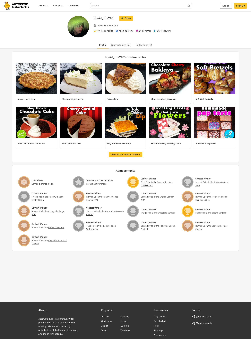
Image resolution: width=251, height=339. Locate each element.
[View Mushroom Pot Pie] (36, 79)
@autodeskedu (204, 323)
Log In (226, 5)
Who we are (160, 335)
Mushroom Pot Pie (26, 99)
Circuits (105, 316)
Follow (128, 18)
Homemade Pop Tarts (206, 143)
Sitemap (158, 330)
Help (156, 326)
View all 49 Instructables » (125, 154)
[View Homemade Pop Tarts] (214, 123)
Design (105, 326)
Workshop (106, 321)
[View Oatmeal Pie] (125, 79)
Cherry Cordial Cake (71, 143)
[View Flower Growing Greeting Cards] (170, 123)
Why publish (160, 316)
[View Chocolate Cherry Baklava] (170, 79)
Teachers (73, 5)
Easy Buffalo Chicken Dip (119, 143)
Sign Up (240, 5)
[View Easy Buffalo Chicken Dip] (125, 123)
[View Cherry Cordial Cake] (81, 123)
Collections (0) (144, 45)
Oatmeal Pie (112, 99)
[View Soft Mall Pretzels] (214, 79)
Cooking (124, 316)
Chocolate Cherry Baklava (163, 99)
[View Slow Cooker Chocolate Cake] (36, 123)
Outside (124, 326)
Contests (58, 5)
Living (123, 321)
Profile (102, 45)
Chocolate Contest (166, 212)
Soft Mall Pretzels (204, 99)
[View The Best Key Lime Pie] (81, 79)
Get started (160, 321)
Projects (43, 5)
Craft (103, 330)
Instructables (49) (121, 45)
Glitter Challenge (56, 227)
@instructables (204, 316)
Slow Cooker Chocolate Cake (31, 143)
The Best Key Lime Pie (73, 99)
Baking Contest (219, 212)
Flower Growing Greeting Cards (166, 143)
